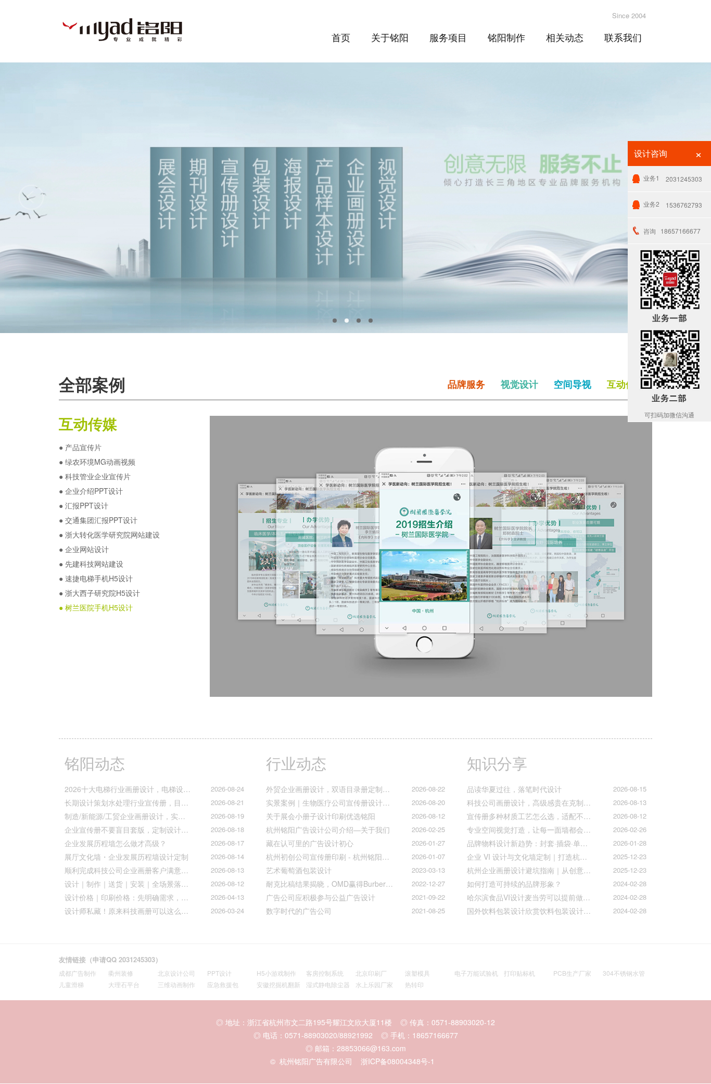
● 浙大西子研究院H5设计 (99, 593)
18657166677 (672, 230)
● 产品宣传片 (80, 447)
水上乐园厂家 (374, 984)
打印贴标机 (519, 972)
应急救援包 (222, 984)
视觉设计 (519, 384)
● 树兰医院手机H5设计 (96, 607)
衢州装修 (120, 972)
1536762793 (672, 204)
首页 (341, 37)
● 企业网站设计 (84, 549)
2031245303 (672, 178)
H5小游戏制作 (276, 972)
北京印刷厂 (371, 972)
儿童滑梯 (71, 984)
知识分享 (497, 762)
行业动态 (296, 762)
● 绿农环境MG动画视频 (97, 461)
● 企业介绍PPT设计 (91, 491)
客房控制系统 (325, 972)
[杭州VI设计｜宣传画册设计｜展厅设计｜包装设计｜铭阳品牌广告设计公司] (132, 28)
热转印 (414, 984)
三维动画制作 (176, 984)
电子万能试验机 (476, 972)
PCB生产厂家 (572, 972)
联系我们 (623, 37)
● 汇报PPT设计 (83, 505)
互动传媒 (625, 384)
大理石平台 (123, 984)
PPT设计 (219, 972)
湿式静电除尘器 (328, 984)
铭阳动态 (95, 762)
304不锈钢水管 (624, 972)
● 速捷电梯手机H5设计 (96, 578)
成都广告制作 (77, 972)
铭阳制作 (506, 37)
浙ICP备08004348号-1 (398, 1061)
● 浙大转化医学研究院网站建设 (109, 534)
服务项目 (448, 37)
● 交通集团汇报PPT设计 (98, 520)
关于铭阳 (390, 37)
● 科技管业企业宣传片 (95, 476)
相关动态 (564, 37)
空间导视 (572, 384)
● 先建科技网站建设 (91, 563)
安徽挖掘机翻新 (278, 984)
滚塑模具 (417, 972)
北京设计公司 (176, 972)
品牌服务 (466, 384)
